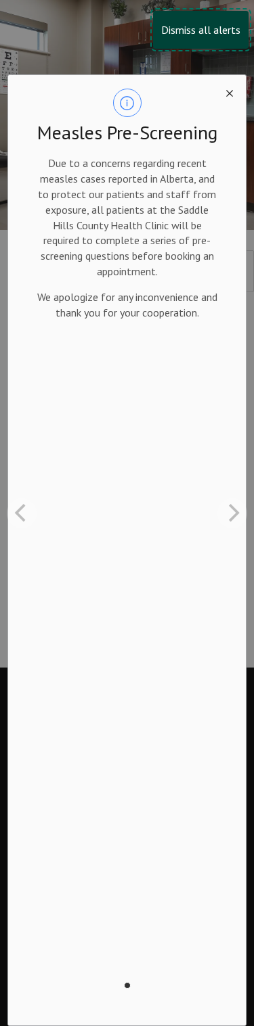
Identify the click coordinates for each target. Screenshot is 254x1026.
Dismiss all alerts (200, 30)
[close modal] (229, 91)
